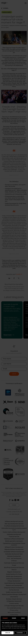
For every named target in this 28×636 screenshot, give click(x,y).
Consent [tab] (5, 618)
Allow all (7, 632)
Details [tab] (14, 618)
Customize (20, 632)
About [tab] (23, 618)
